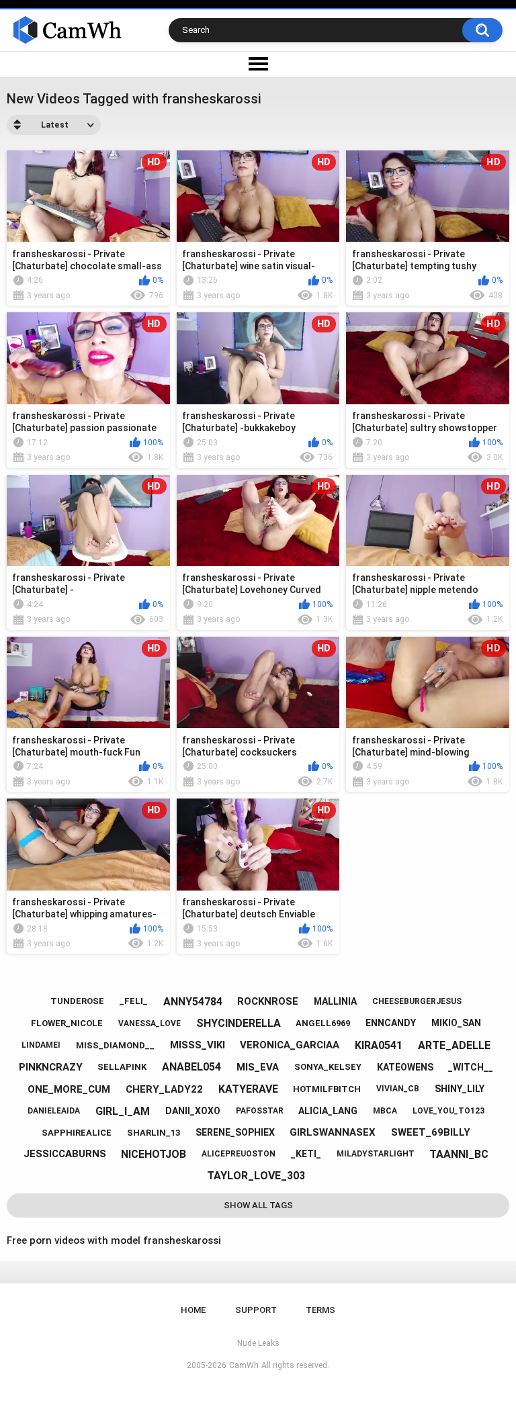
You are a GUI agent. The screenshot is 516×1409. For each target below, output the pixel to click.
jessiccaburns (65, 1154)
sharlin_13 (153, 1133)
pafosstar (260, 1111)
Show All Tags (258, 1205)
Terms (320, 1310)
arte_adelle (454, 1045)
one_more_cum (69, 1089)
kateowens (405, 1067)
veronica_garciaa (289, 1045)
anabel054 (191, 1066)
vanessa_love (149, 1023)
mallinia (335, 1001)
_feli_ (134, 1001)
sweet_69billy (430, 1132)
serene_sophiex (235, 1132)
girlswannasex (333, 1132)
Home (193, 1310)
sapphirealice (77, 1133)
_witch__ (470, 1067)
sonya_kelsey (327, 1067)
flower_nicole (67, 1023)
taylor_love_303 (256, 1175)
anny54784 (192, 1001)
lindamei (41, 1045)
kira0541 (378, 1045)
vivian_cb (397, 1088)
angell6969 (323, 1023)
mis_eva (257, 1067)
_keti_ (306, 1153)
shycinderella (238, 1023)
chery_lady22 (164, 1089)
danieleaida (54, 1111)
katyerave (248, 1089)
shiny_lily (459, 1088)
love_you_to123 (448, 1111)
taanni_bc (458, 1154)
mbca (385, 1111)
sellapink (121, 1067)
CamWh (244, 1365)
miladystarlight (376, 1153)
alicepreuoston (238, 1153)
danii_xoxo (192, 1110)
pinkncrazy (51, 1067)
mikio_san (456, 1022)
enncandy (391, 1022)
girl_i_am (122, 1111)
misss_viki (197, 1045)
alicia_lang (327, 1110)
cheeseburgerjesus (417, 1001)
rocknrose (267, 1001)
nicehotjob (153, 1154)
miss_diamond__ (115, 1045)
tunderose (77, 1001)
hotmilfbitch (327, 1089)
